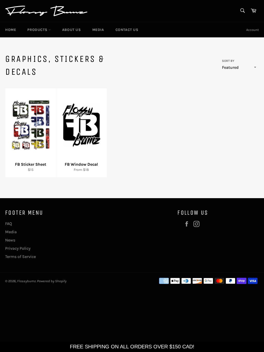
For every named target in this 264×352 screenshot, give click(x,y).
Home (10, 30)
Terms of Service (20, 256)
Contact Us (127, 30)
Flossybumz (26, 281)
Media (98, 30)
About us (71, 30)
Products (37, 30)
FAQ (8, 223)
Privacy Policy (17, 248)
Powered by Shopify (52, 281)
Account (252, 30)
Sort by (228, 61)
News (10, 240)
